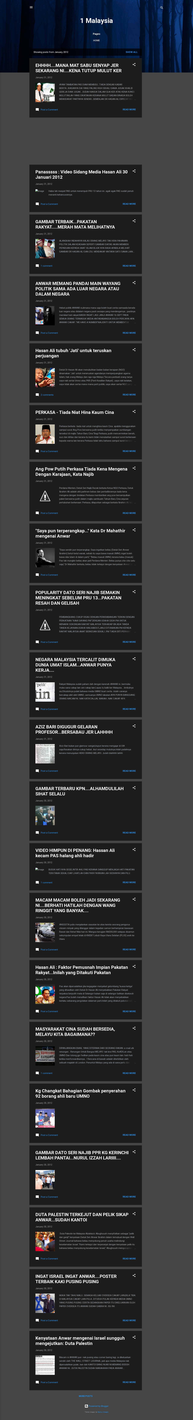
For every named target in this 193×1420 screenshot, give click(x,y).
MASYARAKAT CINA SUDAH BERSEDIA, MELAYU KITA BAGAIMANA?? (75, 1031)
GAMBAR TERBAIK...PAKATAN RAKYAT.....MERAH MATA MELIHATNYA (75, 224)
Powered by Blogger (98, 1406)
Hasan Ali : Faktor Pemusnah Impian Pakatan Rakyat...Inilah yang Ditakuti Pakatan (81, 970)
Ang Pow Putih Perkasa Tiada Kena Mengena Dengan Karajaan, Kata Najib (81, 471)
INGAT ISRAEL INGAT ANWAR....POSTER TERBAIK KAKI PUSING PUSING (76, 1279)
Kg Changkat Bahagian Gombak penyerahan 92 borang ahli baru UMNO (80, 1093)
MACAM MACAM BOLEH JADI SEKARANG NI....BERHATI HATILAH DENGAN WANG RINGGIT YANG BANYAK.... (77, 905)
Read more (129, 109)
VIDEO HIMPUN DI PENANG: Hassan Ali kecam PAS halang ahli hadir (75, 853)
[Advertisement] (154, 93)
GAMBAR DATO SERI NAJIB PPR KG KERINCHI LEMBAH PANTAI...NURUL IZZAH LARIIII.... (82, 1155)
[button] (134, 65)
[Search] (162, 8)
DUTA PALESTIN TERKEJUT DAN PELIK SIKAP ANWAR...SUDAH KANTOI (81, 1217)
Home (96, 40)
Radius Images (103, 1412)
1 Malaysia (96, 21)
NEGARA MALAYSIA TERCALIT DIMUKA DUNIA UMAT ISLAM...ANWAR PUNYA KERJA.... (75, 665)
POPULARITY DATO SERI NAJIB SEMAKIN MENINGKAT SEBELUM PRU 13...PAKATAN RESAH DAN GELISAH (78, 598)
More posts (86, 1396)
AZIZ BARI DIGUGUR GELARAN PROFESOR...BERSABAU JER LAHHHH (74, 729)
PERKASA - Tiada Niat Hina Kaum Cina (74, 412)
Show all (132, 52)
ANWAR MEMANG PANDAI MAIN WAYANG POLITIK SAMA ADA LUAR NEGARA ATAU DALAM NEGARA (77, 289)
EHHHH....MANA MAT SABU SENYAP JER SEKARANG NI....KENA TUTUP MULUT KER (78, 68)
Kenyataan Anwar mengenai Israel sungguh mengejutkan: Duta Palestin (80, 1340)
